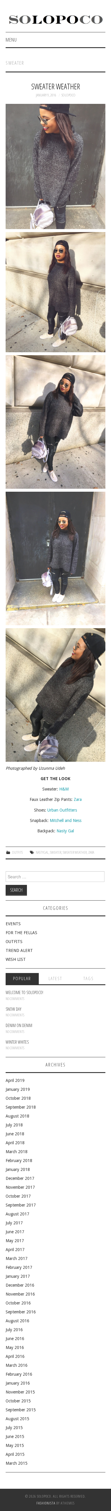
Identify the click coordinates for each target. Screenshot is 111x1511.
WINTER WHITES (17, 1042)
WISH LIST (16, 959)
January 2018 (18, 1169)
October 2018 (18, 1098)
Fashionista (45, 1503)
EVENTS (13, 923)
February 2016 (19, 1374)
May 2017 (15, 1240)
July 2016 (14, 1329)
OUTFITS (17, 852)
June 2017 (15, 1231)
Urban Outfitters (62, 810)
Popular (22, 978)
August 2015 (17, 1418)
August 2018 (17, 1116)
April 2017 (15, 1249)
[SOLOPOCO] (55, 18)
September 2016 (21, 1312)
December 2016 (20, 1285)
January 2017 (18, 1276)
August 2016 (17, 1320)
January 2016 (18, 1383)
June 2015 (15, 1436)
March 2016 (17, 1365)
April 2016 (15, 1356)
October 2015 (18, 1401)
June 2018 (15, 1133)
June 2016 (15, 1338)
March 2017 (17, 1258)
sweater (55, 852)
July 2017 (14, 1222)
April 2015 (15, 1454)
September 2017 (21, 1205)
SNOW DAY (13, 1009)
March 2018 (17, 1151)
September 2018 (21, 1107)
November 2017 (20, 1187)
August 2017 (17, 1214)
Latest (55, 978)
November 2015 (20, 1392)
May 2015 (15, 1445)
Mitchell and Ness (65, 820)
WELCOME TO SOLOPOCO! (24, 992)
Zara (78, 799)
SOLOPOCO (68, 95)
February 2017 (19, 1267)
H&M (64, 789)
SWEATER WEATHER (55, 86)
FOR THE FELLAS (21, 932)
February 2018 (19, 1160)
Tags (88, 978)
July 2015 (14, 1427)
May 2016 (15, 1347)
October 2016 (18, 1303)
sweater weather (75, 852)
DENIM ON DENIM (19, 1025)
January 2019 (18, 1089)
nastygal (42, 852)
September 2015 (21, 1409)
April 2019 (15, 1080)
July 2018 (14, 1125)
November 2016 (20, 1294)
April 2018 (15, 1142)
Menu (11, 39)
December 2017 (20, 1178)
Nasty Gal (65, 830)
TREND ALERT (19, 950)
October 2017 (18, 1196)
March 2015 (17, 1463)
